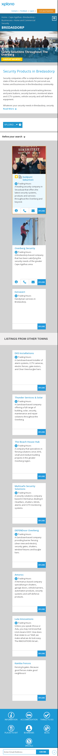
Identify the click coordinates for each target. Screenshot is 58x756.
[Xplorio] (9, 4)
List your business (46, 11)
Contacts (14, 11)
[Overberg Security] (29, 231)
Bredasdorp (28, 17)
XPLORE (41, 211)
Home (4, 17)
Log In (32, 11)
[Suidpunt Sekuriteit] (29, 160)
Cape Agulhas (15, 17)
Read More (8, 108)
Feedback (23, 11)
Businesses (7, 20)
